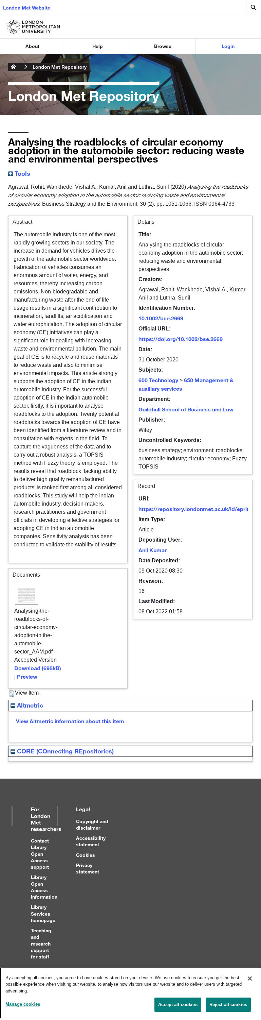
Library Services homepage (43, 913)
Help (97, 46)
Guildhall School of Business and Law (186, 409)
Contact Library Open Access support (40, 854)
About (32, 46)
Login (228, 46)
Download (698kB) (37, 668)
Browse (162, 46)
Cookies (85, 855)
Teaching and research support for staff (41, 943)
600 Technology (158, 380)
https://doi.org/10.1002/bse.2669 (180, 339)
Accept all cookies (177, 1004)
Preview (27, 676)
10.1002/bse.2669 (160, 318)
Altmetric (29, 705)
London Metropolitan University (13, 67)
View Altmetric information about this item (70, 721)
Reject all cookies (228, 1004)
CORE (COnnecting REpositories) (64, 751)
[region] (130, 993)
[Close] (249, 978)
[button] (11, 693)
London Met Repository (60, 67)
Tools (21, 173)
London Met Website (26, 8)
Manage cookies (22, 1004)
